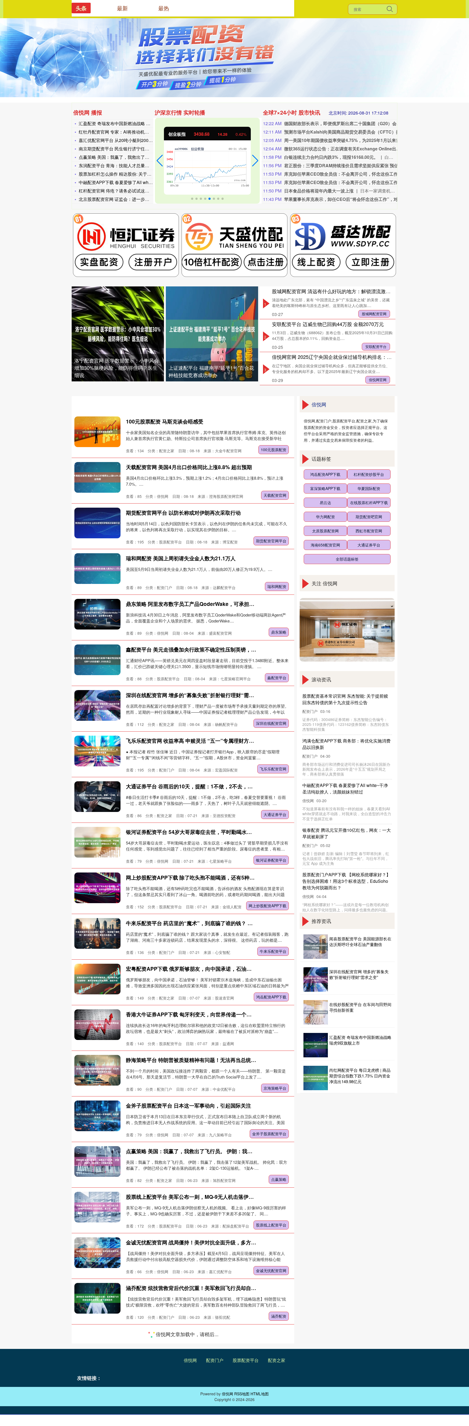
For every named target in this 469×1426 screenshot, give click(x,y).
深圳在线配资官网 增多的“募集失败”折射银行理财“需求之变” (196, 695)
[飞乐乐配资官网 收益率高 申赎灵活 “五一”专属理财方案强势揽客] (97, 751)
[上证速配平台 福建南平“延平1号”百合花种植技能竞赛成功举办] (212, 333)
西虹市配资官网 (369, 530)
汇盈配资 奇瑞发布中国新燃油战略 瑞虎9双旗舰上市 (129, 123)
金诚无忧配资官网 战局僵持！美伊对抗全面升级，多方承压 (193, 1242)
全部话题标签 (347, 559)
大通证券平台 (275, 814)
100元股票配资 (273, 449)
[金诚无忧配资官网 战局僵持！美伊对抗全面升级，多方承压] (97, 1252)
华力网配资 (325, 516)
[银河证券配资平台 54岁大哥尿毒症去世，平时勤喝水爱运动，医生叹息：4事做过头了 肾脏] (97, 842)
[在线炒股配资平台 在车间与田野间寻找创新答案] (315, 1012)
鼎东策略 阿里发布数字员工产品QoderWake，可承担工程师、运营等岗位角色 (216, 604)
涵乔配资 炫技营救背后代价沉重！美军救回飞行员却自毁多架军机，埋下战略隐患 (219, 1288)
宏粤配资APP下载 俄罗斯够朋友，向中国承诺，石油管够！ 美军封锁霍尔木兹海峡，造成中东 (233, 968)
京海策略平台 (275, 1088)
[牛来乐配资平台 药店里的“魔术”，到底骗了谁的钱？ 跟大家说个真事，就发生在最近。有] (97, 933)
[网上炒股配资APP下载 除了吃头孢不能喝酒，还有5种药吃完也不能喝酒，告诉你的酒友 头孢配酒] (97, 887)
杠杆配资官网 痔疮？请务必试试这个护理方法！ (125, 191)
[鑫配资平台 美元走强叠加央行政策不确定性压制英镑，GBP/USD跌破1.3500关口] (97, 659)
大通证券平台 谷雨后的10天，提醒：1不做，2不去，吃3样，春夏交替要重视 (214, 786)
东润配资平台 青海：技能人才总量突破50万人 (123, 165)
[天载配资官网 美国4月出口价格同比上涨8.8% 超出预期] (97, 477)
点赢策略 (278, 1179)
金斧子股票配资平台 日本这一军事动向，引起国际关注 (188, 1105)
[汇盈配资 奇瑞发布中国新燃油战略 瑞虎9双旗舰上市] (315, 1045)
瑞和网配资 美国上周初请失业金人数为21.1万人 (181, 558)
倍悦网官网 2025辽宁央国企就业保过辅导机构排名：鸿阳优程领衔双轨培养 (354, 356)
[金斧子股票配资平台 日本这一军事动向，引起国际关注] (97, 1116)
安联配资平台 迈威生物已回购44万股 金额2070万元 (328, 323)
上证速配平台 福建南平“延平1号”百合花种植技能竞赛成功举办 (211, 371)
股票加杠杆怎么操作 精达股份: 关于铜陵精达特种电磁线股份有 (139, 174)
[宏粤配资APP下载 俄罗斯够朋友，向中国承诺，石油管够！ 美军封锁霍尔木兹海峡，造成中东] (97, 979)
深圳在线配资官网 (271, 723)
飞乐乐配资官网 (273, 769)
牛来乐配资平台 (273, 951)
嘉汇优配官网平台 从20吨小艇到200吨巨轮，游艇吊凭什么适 (137, 140)
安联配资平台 (375, 346)
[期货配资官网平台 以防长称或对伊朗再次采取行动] (97, 523)
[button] (159, 161)
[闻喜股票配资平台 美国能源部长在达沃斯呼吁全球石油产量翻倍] (315, 946)
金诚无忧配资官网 (271, 1270)
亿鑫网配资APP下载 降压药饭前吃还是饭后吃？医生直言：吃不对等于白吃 (212, 1333)
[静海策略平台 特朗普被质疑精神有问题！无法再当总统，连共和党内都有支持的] (97, 1070)
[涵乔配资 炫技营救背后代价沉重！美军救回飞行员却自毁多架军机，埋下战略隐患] (97, 1298)
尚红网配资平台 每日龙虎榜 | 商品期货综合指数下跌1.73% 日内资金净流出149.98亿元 (360, 1075)
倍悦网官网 (377, 379)
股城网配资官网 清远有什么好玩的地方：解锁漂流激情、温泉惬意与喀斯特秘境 (358, 291)
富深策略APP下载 (325, 488)
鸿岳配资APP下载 (271, 997)
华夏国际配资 (368, 488)
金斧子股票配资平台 (269, 1133)
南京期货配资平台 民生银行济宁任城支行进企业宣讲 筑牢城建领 (140, 149)
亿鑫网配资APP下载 (269, 1361)
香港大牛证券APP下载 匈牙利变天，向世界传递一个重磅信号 (196, 1014)
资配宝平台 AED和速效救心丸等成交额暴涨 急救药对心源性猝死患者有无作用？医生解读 (228, 1379)
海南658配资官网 (325, 545)
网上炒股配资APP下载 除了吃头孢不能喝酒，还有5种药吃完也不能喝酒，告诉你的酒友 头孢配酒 (237, 877)
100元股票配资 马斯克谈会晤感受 (164, 421)
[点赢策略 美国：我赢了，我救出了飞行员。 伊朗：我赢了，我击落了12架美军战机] (97, 1161)
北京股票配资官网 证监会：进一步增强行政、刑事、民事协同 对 (140, 199)
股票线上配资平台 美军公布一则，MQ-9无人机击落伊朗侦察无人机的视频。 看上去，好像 (229, 1196)
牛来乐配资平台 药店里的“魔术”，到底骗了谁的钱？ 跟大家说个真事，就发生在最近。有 (228, 923)
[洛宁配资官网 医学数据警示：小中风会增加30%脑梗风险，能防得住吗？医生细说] (118, 333)
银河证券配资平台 (271, 860)
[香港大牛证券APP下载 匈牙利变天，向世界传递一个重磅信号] (97, 1024)
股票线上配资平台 (271, 1225)
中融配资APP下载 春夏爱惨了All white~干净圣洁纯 (128, 182)
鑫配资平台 (276, 677)
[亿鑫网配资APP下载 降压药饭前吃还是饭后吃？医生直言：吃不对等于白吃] (97, 1344)
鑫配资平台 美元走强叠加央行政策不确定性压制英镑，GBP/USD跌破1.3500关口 (219, 649)
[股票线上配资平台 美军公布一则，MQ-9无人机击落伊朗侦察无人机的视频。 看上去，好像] (97, 1207)
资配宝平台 (276, 1407)
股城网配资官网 (374, 313)
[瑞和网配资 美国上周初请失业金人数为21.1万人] (97, 568)
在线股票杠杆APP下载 (369, 502)
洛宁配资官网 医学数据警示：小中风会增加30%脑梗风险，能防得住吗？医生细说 (116, 367)
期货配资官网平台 (271, 540)
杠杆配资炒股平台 (369, 474)
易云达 (325, 502)
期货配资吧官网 (369, 516)
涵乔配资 (278, 1316)
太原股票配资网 (325, 530)
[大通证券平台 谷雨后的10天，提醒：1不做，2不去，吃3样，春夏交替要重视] (97, 796)
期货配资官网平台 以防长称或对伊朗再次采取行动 (183, 512)
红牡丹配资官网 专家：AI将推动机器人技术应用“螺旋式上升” (137, 132)
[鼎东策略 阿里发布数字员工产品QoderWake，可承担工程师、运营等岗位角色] (97, 614)
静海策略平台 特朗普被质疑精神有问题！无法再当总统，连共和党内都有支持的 (217, 1060)
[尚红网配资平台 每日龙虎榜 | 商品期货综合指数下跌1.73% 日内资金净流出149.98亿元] (315, 1078)
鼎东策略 (278, 632)
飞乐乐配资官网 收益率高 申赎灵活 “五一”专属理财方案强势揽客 (200, 740)
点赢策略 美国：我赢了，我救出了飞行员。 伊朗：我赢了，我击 (140, 157)
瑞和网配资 (276, 586)
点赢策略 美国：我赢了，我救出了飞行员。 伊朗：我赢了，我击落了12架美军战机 (220, 1151)
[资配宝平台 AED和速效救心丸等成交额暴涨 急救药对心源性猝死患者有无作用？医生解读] (97, 1389)
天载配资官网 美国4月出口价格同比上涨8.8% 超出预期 (189, 467)
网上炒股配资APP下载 (267, 905)
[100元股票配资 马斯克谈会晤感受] (97, 431)
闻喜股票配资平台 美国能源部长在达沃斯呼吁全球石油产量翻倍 (360, 941)
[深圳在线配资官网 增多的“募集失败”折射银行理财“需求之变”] (97, 705)
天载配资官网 (275, 495)
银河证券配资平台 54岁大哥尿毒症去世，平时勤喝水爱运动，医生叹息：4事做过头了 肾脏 (230, 832)
